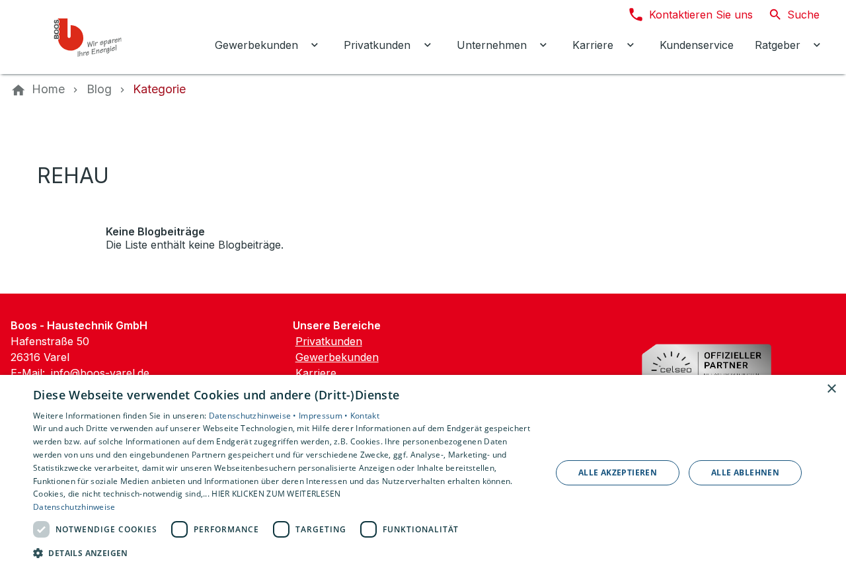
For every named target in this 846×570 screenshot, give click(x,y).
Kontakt (364, 415)
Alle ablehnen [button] (745, 472)
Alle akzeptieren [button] (617, 472)
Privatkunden (328, 341)
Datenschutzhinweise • (254, 415)
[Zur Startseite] (100, 37)
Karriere (315, 373)
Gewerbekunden (337, 357)
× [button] (831, 389)
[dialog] (423, 472)
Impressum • (324, 415)
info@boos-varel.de (100, 373)
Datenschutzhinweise (74, 506)
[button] (284, 552)
